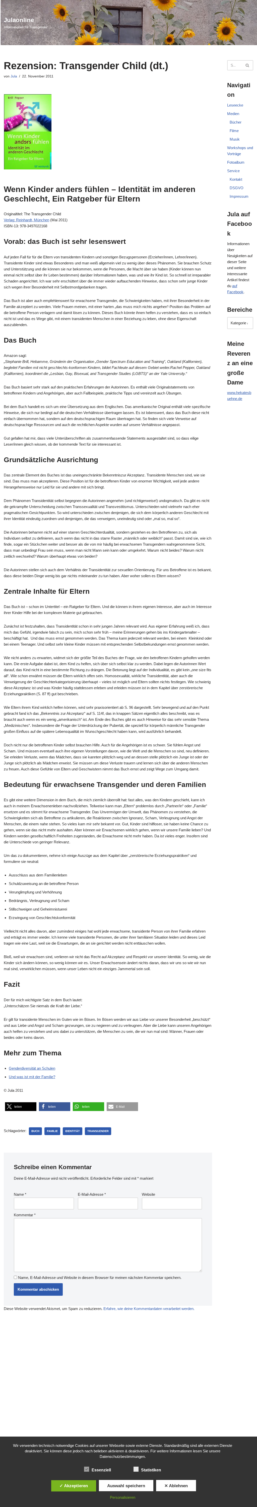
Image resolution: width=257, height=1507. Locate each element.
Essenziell (101, 1470)
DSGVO (236, 188)
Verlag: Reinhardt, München (26, 220)
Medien (233, 114)
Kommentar (25, 1215)
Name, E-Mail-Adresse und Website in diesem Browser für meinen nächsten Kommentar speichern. (99, 1277)
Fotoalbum (235, 162)
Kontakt (236, 179)
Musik (235, 139)
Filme (234, 131)
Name (20, 1194)
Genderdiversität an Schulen (32, 1068)
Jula (14, 76)
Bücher (235, 122)
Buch (35, 1131)
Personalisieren (122, 1497)
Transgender (98, 1131)
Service (233, 171)
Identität (72, 1131)
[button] (20, 1106)
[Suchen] (247, 65)
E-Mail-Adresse (92, 1194)
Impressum (239, 196)
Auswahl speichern (126, 1485)
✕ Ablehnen (176, 1485)
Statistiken (151, 1470)
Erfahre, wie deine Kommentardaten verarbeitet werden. (149, 1309)
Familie (52, 1131)
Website (148, 1194)
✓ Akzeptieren (73, 1485)
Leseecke (235, 105)
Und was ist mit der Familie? (32, 1077)
